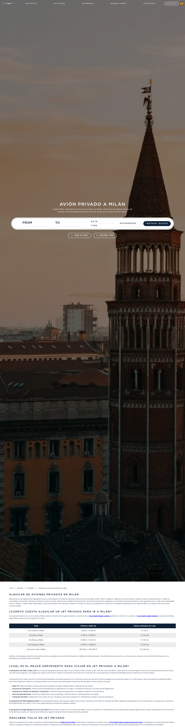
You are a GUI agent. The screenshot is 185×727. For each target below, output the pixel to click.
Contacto (171, 3)
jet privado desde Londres (100, 616)
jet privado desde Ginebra (148, 616)
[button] (31, 3)
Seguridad (149, 3)
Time (94, 225)
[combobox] (37, 223)
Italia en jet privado (67, 722)
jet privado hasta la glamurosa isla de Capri (126, 722)
